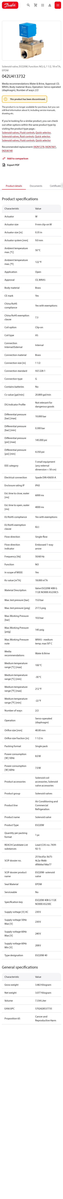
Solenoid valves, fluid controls (18, 136)
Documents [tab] (36, 185)
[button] (42, 5)
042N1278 (38, 146)
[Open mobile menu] (58, 5)
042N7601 (50, 146)
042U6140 (7, 150)
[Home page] (10, 5)
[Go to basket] (35, 5)
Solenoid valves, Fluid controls (18, 132)
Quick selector (43, 132)
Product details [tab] (14, 185)
